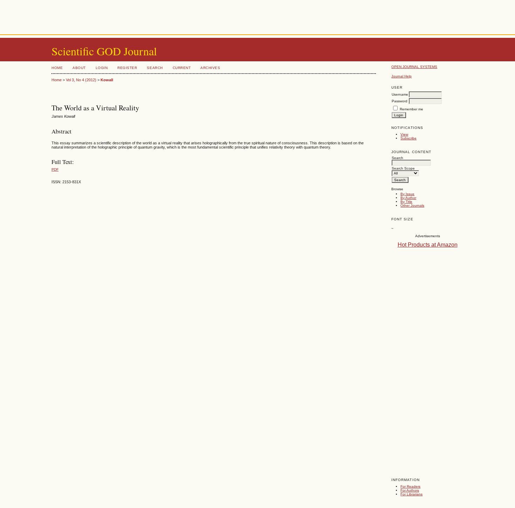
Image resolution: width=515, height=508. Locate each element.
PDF (55, 169)
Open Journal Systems (414, 67)
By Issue (407, 194)
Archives (210, 68)
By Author (408, 198)
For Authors (409, 490)
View (404, 134)
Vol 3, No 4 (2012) (81, 80)
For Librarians (411, 494)
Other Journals (412, 205)
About (79, 68)
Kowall (107, 80)
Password (399, 101)
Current (182, 68)
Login (102, 68)
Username (400, 94)
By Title (406, 202)
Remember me (411, 109)
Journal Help (401, 76)
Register (127, 68)
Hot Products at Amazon (428, 245)
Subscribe (408, 138)
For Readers (410, 486)
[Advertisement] (257, 16)
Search (155, 68)
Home (57, 68)
